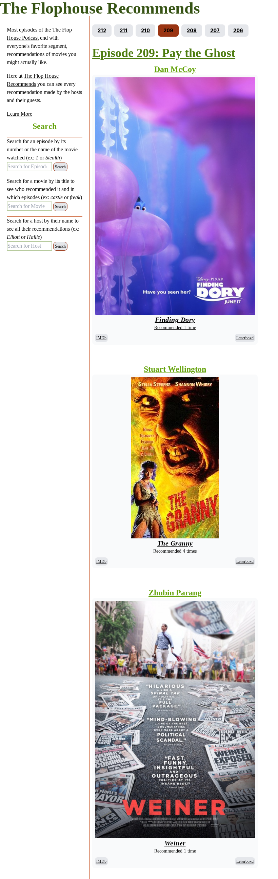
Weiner (175, 843)
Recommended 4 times (175, 551)
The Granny (175, 543)
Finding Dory (175, 319)
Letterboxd (245, 338)
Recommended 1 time (175, 327)
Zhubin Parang (174, 592)
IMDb (101, 338)
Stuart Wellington (175, 369)
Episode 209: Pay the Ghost (163, 53)
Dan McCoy (175, 69)
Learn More (19, 114)
